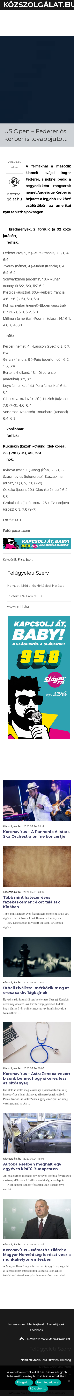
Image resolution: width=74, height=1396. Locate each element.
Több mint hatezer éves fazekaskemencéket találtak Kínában (31, 902)
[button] (67, 4)
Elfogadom (24, 1382)
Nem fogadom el (48, 1382)
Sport (29, 559)
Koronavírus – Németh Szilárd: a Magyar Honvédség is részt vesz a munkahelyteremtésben (37, 1255)
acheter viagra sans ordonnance (59, 605)
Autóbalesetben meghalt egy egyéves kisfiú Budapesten (32, 1166)
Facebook (36, 1330)
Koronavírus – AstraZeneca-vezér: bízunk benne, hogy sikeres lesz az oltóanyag (36, 1078)
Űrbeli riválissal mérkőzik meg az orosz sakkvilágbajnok (36, 990)
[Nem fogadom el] (69, 1381)
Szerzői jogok (56, 1324)
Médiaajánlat (35, 1324)
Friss (21, 559)
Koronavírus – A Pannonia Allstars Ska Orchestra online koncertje (36, 834)
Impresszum (16, 1324)
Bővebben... (38, 1388)
